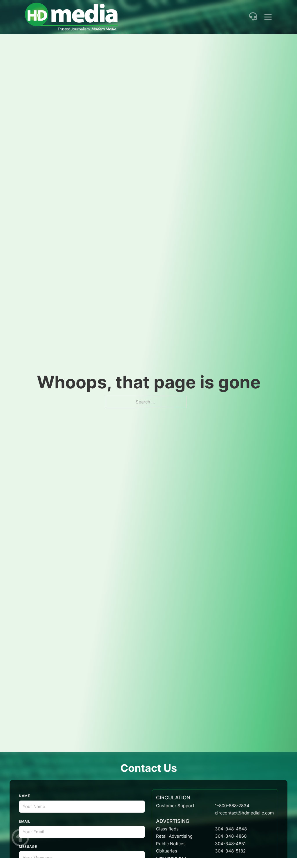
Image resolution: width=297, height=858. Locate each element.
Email (24, 821)
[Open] (268, 17)
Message (28, 846)
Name (24, 796)
